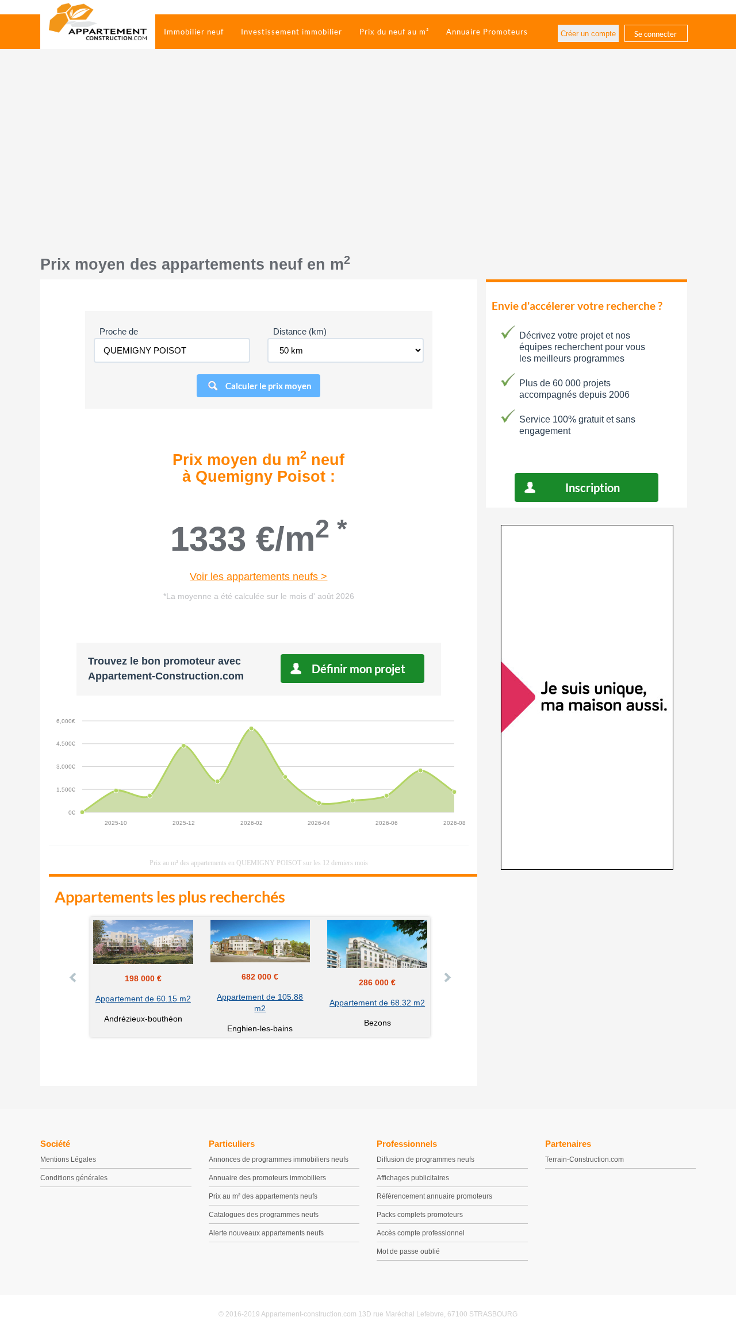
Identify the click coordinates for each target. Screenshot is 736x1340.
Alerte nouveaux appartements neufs (266, 1233)
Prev (73, 977)
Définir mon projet (358, 668)
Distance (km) (300, 331)
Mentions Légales (68, 1159)
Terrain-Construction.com (584, 1159)
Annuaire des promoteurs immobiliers (267, 1178)
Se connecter (655, 34)
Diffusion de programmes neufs (425, 1159)
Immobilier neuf (194, 31)
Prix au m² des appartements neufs (263, 1196)
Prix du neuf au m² (394, 31)
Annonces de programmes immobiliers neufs (278, 1159)
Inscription (592, 487)
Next (447, 977)
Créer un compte (588, 33)
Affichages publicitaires (413, 1178)
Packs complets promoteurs (420, 1215)
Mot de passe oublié (408, 1251)
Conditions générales (74, 1178)
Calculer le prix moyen (268, 386)
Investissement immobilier (291, 31)
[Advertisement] (368, 158)
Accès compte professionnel (421, 1233)
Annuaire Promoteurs (487, 31)
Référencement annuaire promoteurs (434, 1196)
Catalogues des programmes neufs (264, 1215)
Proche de (118, 331)
